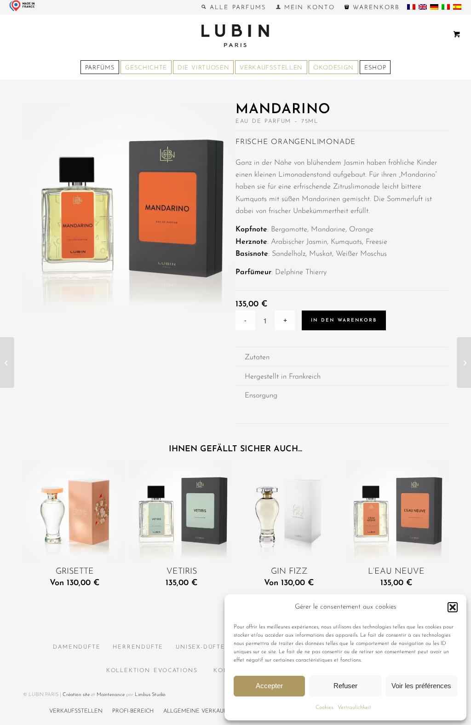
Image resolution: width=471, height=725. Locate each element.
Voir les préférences (421, 686)
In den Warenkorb (344, 320)
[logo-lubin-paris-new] (235, 35)
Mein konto (308, 8)
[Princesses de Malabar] (7, 362)
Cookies (324, 707)
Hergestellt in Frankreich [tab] (283, 376)
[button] (452, 607)
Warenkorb (374, 8)
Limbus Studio (150, 694)
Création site (76, 694)
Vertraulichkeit (354, 707)
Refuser (345, 686)
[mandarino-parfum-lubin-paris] (129, 209)
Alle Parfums (236, 8)
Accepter (269, 686)
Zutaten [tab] (257, 357)
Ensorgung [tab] (261, 395)
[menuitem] (234, 7)
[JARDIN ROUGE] (464, 362)
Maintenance (111, 694)
